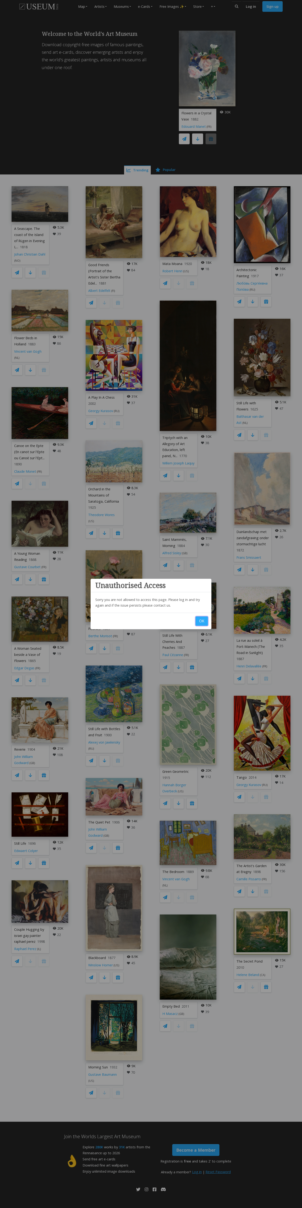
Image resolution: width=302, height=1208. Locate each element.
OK (201, 621)
